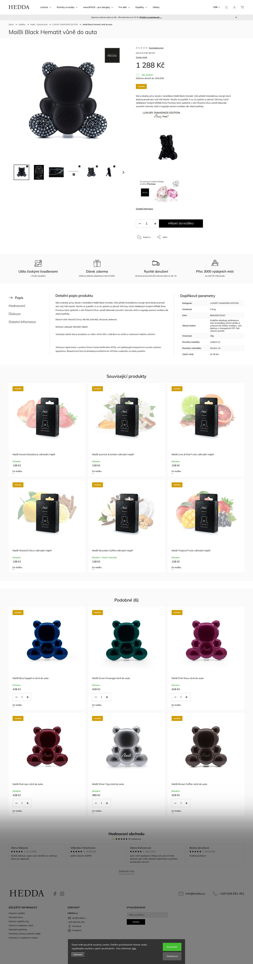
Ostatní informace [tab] (22, 322)
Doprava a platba (17, 913)
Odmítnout (172, 956)
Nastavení (78, 954)
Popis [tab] (19, 298)
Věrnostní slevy (16, 917)
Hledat (136, 922)
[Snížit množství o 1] (139, 223)
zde (134, 948)
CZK (215, 7)
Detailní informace (144, 208)
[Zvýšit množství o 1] (155, 223)
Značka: (141, 57)
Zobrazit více (126, 871)
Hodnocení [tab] (17, 306)
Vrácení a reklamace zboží (21, 925)
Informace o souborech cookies (23, 937)
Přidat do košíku (181, 223)
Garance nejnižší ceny (19, 921)
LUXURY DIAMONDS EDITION (224, 303)
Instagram (62, 894)
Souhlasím (172, 946)
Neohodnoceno (156, 48)
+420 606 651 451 (231, 893)
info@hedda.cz (195, 893)
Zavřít (230, 247)
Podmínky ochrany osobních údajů (24, 933)
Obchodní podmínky (18, 929)
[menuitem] (45, 7)
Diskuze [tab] (15, 314)
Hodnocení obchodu (126, 833)
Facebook (55, 894)
